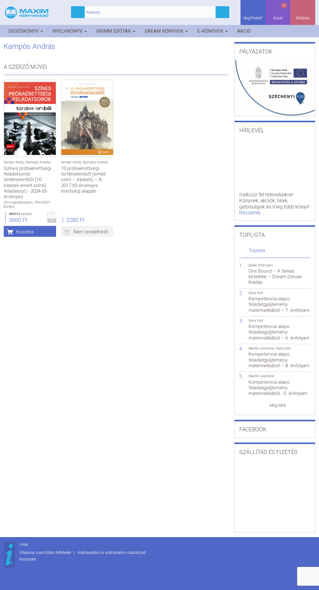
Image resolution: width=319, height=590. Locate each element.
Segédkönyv (24, 31)
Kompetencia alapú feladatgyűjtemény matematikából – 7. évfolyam (279, 304)
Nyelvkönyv (68, 31)
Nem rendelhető (91, 232)
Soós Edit (256, 293)
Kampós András (38, 162)
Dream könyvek (165, 31)
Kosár (279, 11)
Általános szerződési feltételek (45, 552)
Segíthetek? (253, 18)
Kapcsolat (27, 559)
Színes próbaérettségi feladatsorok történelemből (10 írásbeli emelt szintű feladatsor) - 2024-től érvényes (27, 182)
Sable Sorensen (261, 265)
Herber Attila (14, 162)
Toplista (257, 250)
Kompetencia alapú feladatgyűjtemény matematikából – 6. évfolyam (279, 332)
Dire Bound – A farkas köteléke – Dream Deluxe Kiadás (275, 276)
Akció (244, 31)
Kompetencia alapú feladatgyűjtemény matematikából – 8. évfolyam (279, 359)
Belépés (303, 18)
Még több (277, 405)
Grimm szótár (114, 31)
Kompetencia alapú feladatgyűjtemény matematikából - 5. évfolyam (278, 387)
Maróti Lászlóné (261, 348)
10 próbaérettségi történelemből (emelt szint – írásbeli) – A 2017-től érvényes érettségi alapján (83, 180)
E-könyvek (211, 31)
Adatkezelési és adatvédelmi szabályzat (112, 552)
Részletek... (251, 213)
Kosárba (25, 232)
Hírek (23, 544)
